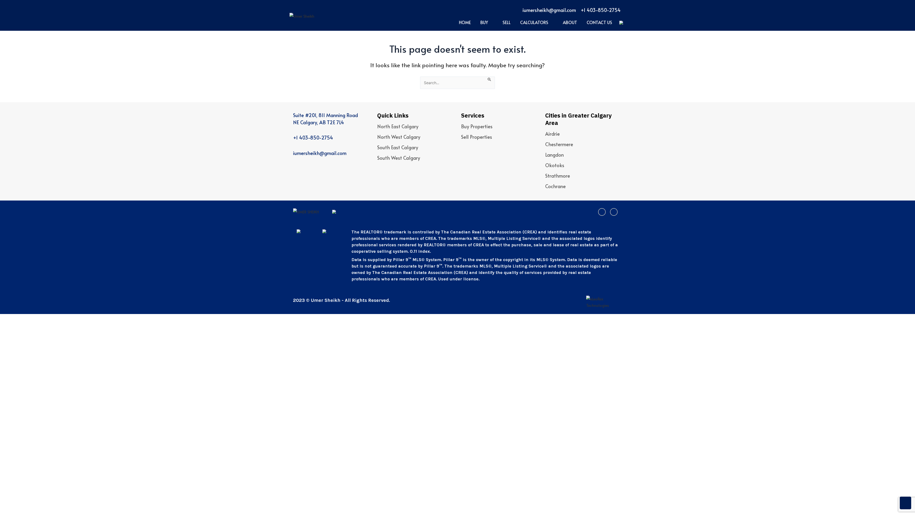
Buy (484, 22)
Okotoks (554, 165)
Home (465, 22)
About (570, 22)
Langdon (554, 154)
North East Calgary (397, 126)
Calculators (534, 22)
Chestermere (559, 144)
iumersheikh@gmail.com (549, 10)
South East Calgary (397, 147)
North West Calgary (398, 137)
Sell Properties (476, 137)
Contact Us (599, 22)
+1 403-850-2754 (601, 10)
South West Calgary (398, 157)
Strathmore (557, 175)
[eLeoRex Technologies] (604, 302)
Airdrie (552, 133)
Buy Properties (477, 126)
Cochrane (555, 186)
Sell (507, 22)
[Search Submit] (489, 79)
